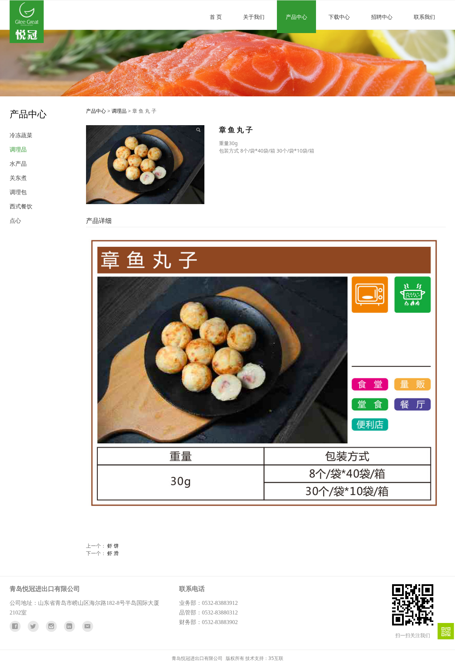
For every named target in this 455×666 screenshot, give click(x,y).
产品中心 (296, 16)
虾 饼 (113, 545)
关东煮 (18, 178)
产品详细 (99, 220)
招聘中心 (381, 16)
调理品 (18, 149)
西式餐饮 (21, 206)
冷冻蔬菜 (21, 135)
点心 (15, 220)
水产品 (18, 163)
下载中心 (339, 16)
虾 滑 (113, 553)
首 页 (216, 16)
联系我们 (424, 16)
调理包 (18, 192)
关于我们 (253, 16)
